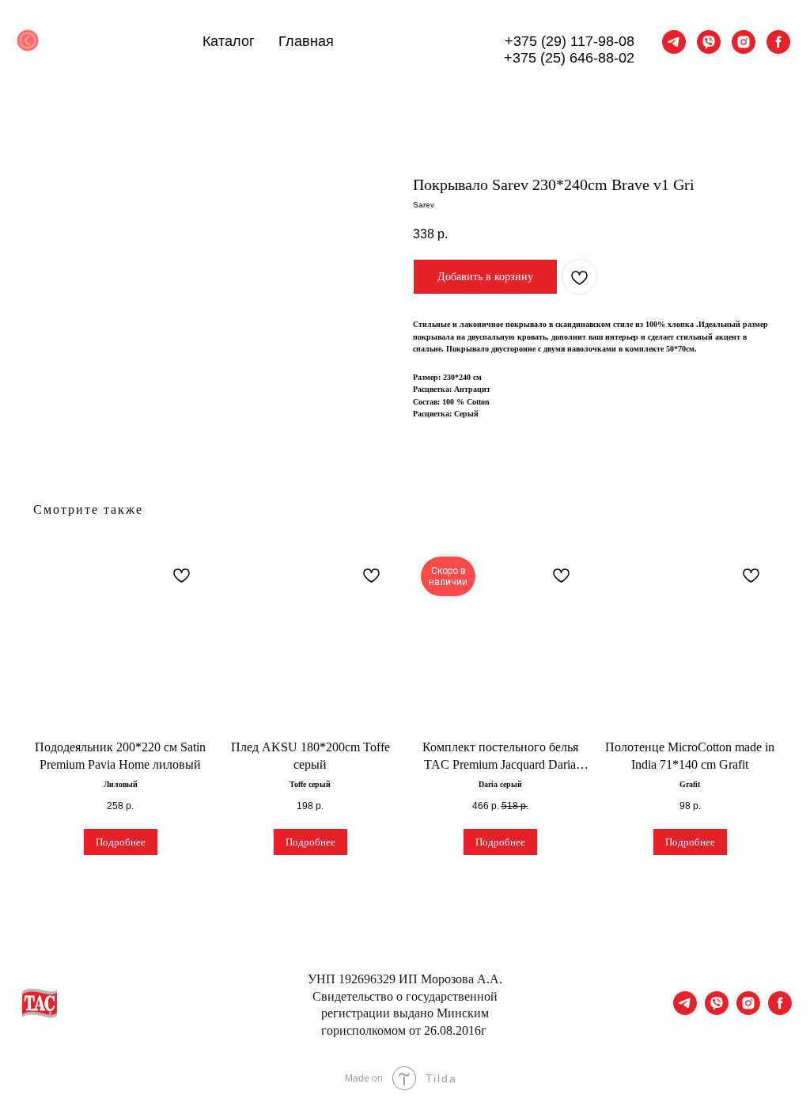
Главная (306, 41)
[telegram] (674, 42)
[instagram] (743, 42)
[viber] (709, 42)
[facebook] (778, 42)
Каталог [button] (228, 41)
